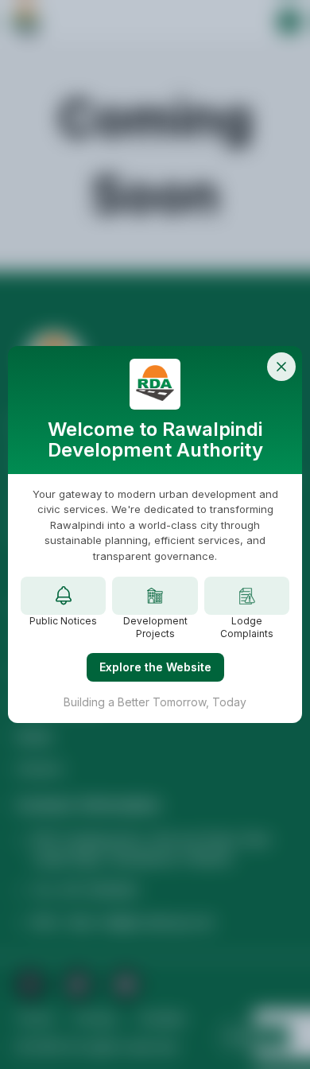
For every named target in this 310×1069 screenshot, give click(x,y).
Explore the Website (155, 667)
